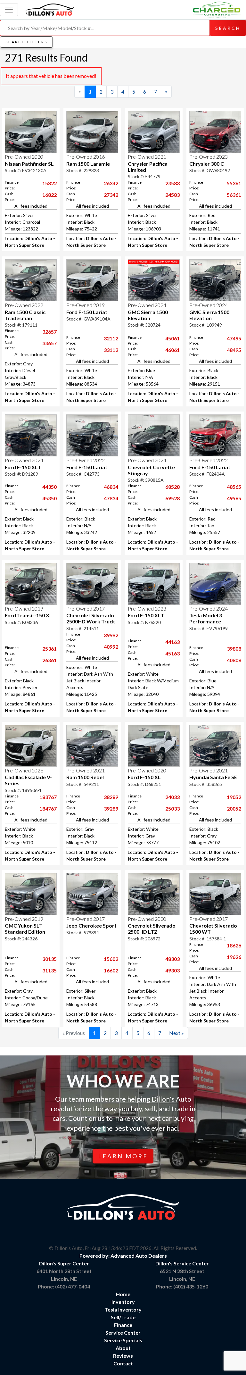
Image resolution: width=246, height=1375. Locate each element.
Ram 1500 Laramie (88, 164)
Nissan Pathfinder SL (29, 164)
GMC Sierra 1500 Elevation (148, 315)
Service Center (123, 1332)
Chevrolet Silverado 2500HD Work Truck (90, 618)
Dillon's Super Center (64, 1263)
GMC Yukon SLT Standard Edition (25, 928)
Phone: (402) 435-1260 (182, 1286)
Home (123, 1294)
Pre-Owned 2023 (208, 157)
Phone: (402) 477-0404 (64, 1286)
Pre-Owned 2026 (24, 770)
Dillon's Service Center (182, 1263)
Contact (123, 1363)
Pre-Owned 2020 (24, 157)
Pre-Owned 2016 (85, 157)
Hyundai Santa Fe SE (213, 777)
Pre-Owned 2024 (147, 305)
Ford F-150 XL (144, 777)
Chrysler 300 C (206, 164)
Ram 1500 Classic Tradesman (25, 315)
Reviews (123, 1356)
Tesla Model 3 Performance (205, 618)
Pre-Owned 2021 (147, 157)
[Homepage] (50, 9)
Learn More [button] (123, 1156)
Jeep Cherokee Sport (91, 925)
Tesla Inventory (123, 1309)
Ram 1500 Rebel (85, 777)
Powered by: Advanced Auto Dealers (123, 1256)
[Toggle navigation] (9, 9)
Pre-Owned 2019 (85, 305)
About (123, 1348)
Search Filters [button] (26, 41)
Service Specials (123, 1340)
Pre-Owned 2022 (24, 305)
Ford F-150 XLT (23, 467)
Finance (123, 1325)
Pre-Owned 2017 (85, 608)
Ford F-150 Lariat (86, 312)
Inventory (123, 1302)
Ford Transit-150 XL (28, 615)
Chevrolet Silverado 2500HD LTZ (152, 928)
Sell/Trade (123, 1317)
